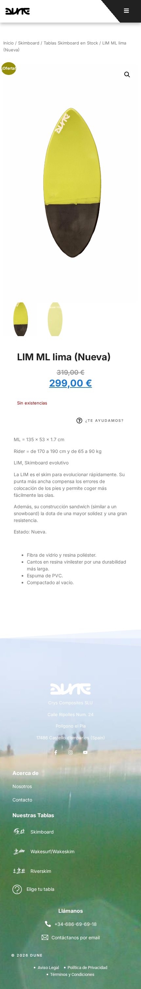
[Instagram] (70, 752)
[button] (127, 75)
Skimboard (28, 43)
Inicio (8, 43)
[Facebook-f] (55, 752)
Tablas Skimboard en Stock (71, 43)
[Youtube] (85, 752)
